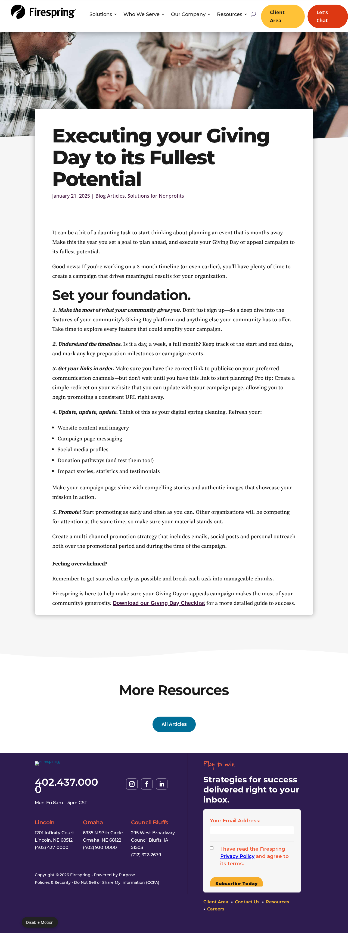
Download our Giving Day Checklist (159, 603)
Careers (215, 909)
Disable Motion (40, 922)
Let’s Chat (322, 16)
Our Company (188, 14)
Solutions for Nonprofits (156, 195)
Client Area (277, 16)
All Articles (174, 724)
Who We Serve (141, 14)
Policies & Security (53, 882)
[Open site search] (253, 14)
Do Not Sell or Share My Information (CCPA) (116, 882)
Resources (229, 14)
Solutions (100, 14)
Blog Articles (110, 195)
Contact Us (247, 901)
